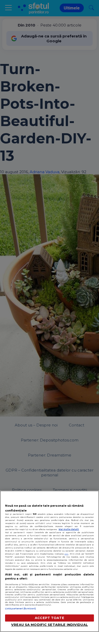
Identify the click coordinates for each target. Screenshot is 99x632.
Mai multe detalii (69, 529)
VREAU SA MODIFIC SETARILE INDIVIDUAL (49, 625)
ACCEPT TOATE (49, 618)
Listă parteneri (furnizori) (20, 608)
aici (66, 554)
